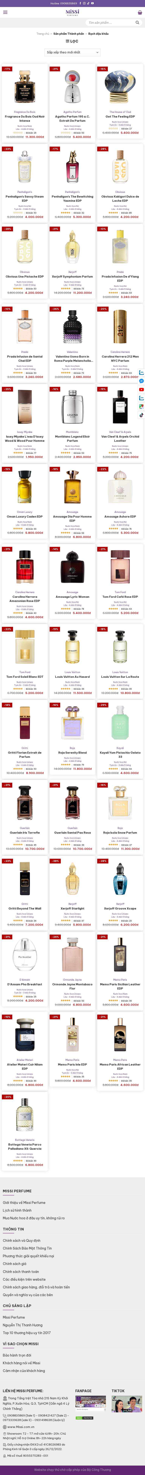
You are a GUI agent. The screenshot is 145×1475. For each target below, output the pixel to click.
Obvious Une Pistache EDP (25, 276)
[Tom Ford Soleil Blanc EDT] (25, 647)
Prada (120, 271)
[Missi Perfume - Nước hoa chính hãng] (72, 12)
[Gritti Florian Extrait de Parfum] (25, 723)
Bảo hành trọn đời (17, 1355)
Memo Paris (120, 979)
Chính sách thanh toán (21, 1272)
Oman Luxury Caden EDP (25, 516)
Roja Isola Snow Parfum (120, 832)
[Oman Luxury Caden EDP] (25, 487)
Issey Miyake (24, 431)
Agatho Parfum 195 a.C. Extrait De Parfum (72, 118)
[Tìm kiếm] (137, 22)
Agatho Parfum (72, 111)
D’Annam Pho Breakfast (24, 984)
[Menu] (5, 12)
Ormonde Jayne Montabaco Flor (72, 986)
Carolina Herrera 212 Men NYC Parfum (120, 358)
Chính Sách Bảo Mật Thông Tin (27, 1248)
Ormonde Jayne (72, 979)
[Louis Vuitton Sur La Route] (120, 647)
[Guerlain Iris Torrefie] (25, 803)
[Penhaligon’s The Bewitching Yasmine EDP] (72, 167)
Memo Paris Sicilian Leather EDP (120, 986)
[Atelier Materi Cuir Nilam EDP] (25, 1035)
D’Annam (25, 979)
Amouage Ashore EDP (120, 516)
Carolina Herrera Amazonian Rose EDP (24, 599)
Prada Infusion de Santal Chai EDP (24, 358)
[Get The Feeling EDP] (120, 87)
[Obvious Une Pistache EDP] (25, 247)
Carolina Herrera (120, 351)
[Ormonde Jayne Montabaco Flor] (72, 955)
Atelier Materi (25, 1059)
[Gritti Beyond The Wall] (25, 879)
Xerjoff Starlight (72, 908)
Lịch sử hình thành (17, 1210)
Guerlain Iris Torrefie (25, 832)
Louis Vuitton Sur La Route (120, 677)
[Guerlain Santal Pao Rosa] (72, 803)
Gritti (25, 747)
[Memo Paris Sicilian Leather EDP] (120, 955)
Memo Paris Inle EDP (72, 1064)
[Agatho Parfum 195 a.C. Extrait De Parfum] (72, 87)
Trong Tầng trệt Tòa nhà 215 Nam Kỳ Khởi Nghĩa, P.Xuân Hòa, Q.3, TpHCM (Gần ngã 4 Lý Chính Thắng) (36, 1403)
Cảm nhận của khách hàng (24, 1371)
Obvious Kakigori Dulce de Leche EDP (120, 198)
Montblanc (72, 431)
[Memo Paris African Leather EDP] (120, 1035)
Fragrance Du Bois (24, 111)
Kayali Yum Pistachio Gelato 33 (120, 755)
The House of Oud (120, 111)
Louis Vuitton (72, 672)
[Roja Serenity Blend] (72, 723)
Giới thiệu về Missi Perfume (24, 1202)
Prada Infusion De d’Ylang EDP (120, 278)
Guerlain (25, 827)
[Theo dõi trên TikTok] (88, 3)
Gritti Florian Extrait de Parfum (25, 755)
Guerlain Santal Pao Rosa (72, 832)
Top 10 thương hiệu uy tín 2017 (27, 1333)
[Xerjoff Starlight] (72, 879)
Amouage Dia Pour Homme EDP (72, 518)
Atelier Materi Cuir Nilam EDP (25, 1066)
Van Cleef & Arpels (120, 431)
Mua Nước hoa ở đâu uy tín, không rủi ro (34, 1218)
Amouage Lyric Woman (72, 597)
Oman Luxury (24, 511)
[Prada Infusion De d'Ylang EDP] (120, 247)
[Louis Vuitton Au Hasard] (72, 647)
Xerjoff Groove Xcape (120, 908)
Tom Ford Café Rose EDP (120, 597)
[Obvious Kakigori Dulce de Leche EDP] (120, 167)
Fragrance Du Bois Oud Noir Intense (25, 118)
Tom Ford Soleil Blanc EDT (24, 677)
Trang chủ (42, 33)
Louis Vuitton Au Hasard (72, 677)
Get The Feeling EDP (120, 116)
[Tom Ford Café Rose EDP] (120, 567)
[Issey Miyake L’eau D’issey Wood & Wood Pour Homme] (25, 407)
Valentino (72, 351)
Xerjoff (72, 271)
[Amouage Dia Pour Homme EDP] (72, 487)
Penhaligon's (25, 191)
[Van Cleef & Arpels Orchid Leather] (120, 407)
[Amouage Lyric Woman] (72, 567)
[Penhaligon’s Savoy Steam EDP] (25, 167)
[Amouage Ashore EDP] (120, 487)
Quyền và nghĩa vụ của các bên (28, 1295)
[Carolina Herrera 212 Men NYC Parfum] (120, 327)
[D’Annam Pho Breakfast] (25, 955)
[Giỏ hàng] (140, 12)
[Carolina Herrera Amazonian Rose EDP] (25, 567)
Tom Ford (120, 592)
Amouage (72, 511)
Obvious (120, 191)
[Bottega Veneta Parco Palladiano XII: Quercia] (25, 1115)
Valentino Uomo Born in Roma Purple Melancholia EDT (72, 359)
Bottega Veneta (24, 1139)
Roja (72, 747)
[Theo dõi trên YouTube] (92, 3)
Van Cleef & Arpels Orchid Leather (120, 438)
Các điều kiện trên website (24, 1279)
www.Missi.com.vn (20, 1427)
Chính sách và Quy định (21, 1240)
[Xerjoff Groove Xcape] (120, 879)
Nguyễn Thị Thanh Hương (22, 1325)
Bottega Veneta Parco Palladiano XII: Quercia (24, 1146)
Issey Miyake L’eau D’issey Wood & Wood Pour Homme (25, 438)
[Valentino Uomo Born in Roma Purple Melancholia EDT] (72, 327)
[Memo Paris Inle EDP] (72, 1035)
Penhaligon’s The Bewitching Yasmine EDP (72, 198)
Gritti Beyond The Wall (24, 908)
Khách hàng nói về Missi (21, 1363)
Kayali (120, 747)
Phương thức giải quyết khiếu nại (28, 1256)
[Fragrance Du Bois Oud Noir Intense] (25, 87)
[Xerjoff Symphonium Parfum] (72, 247)
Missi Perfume (14, 1317)
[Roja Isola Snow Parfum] (120, 803)
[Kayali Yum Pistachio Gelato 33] (120, 723)
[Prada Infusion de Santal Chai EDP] (25, 327)
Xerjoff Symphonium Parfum (72, 276)
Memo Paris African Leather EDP (120, 1066)
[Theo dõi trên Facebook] (80, 3)
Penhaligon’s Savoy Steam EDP (25, 198)
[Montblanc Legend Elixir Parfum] (72, 407)
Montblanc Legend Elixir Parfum (72, 438)
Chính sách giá (14, 1264)
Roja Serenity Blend (72, 752)
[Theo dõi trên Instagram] (84, 3)
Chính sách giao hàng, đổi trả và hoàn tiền (36, 1287)
